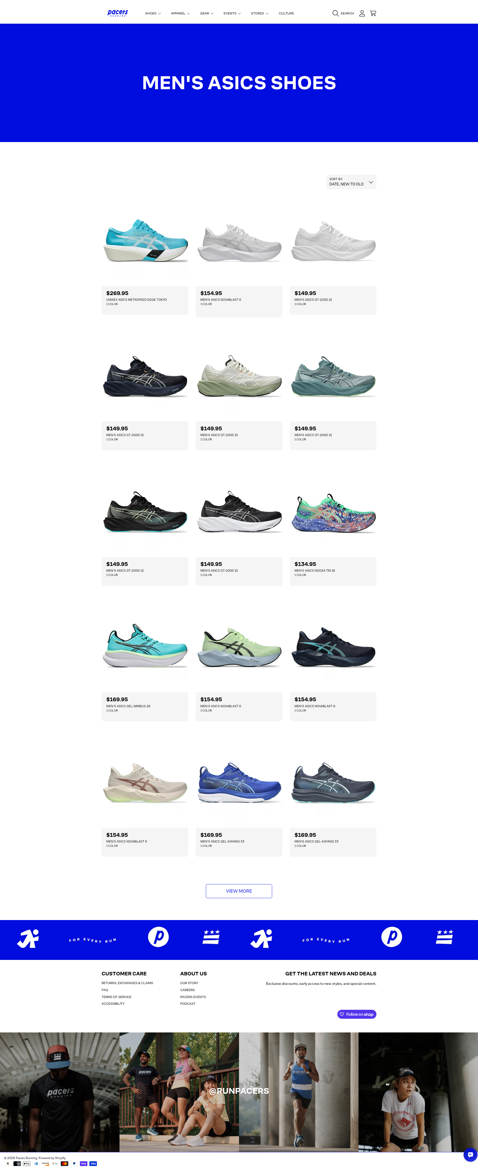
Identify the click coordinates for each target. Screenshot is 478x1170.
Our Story (189, 983)
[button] (345, 13)
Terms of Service (116, 997)
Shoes (151, 13)
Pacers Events (193, 997)
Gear (205, 13)
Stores (258, 13)
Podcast (187, 1004)
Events (230, 13)
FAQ (105, 990)
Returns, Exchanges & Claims (127, 983)
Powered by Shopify (52, 1158)
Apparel (178, 13)
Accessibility (113, 1004)
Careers (187, 990)
